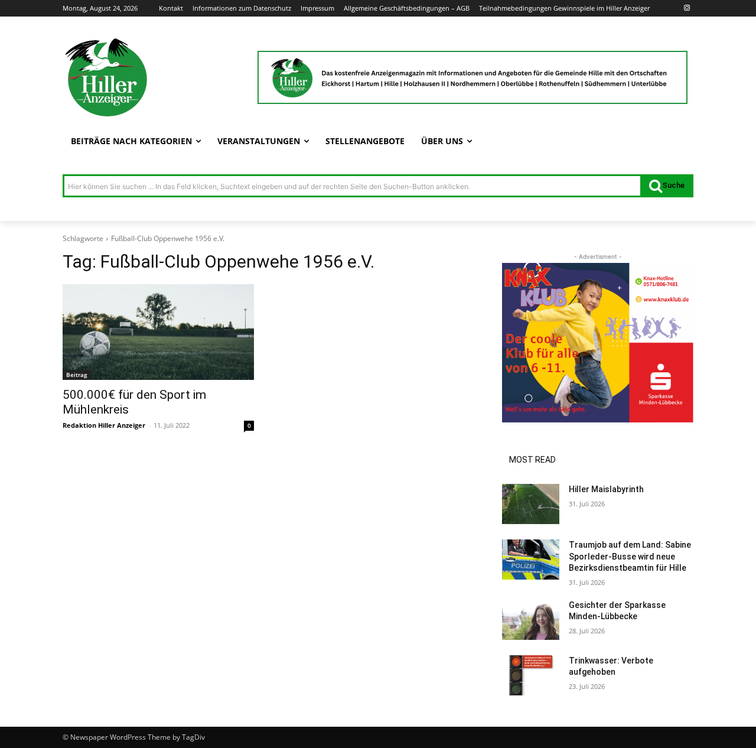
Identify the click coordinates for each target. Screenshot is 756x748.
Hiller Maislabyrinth (606, 489)
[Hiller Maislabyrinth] (530, 504)
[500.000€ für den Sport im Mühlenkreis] (158, 332)
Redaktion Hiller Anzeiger (104, 425)
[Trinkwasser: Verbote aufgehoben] (530, 675)
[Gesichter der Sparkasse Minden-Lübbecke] (530, 620)
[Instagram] (686, 8)
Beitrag (76, 374)
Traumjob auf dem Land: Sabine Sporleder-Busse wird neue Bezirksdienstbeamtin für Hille (630, 556)
